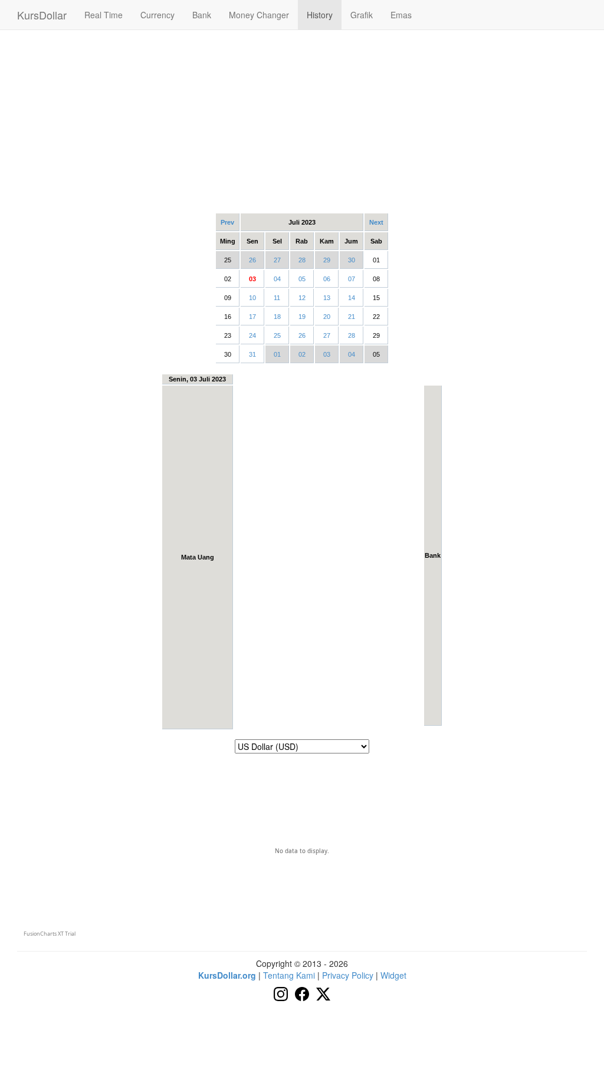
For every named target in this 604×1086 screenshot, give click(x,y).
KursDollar (42, 14)
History (320, 15)
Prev (227, 222)
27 (277, 260)
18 (277, 316)
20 (326, 316)
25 (277, 335)
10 (252, 297)
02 (302, 354)
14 (351, 297)
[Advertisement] (302, 120)
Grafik (361, 15)
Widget (393, 975)
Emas (401, 15)
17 (252, 316)
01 (277, 354)
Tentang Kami (289, 975)
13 (326, 297)
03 (326, 354)
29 (326, 260)
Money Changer (259, 15)
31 (252, 354)
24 (252, 335)
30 (351, 260)
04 (277, 278)
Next (376, 222)
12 (302, 297)
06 (326, 278)
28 (302, 260)
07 (351, 278)
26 (252, 260)
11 (277, 297)
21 (351, 316)
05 (302, 278)
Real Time (103, 15)
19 (302, 316)
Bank (201, 15)
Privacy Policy (347, 975)
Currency (157, 15)
